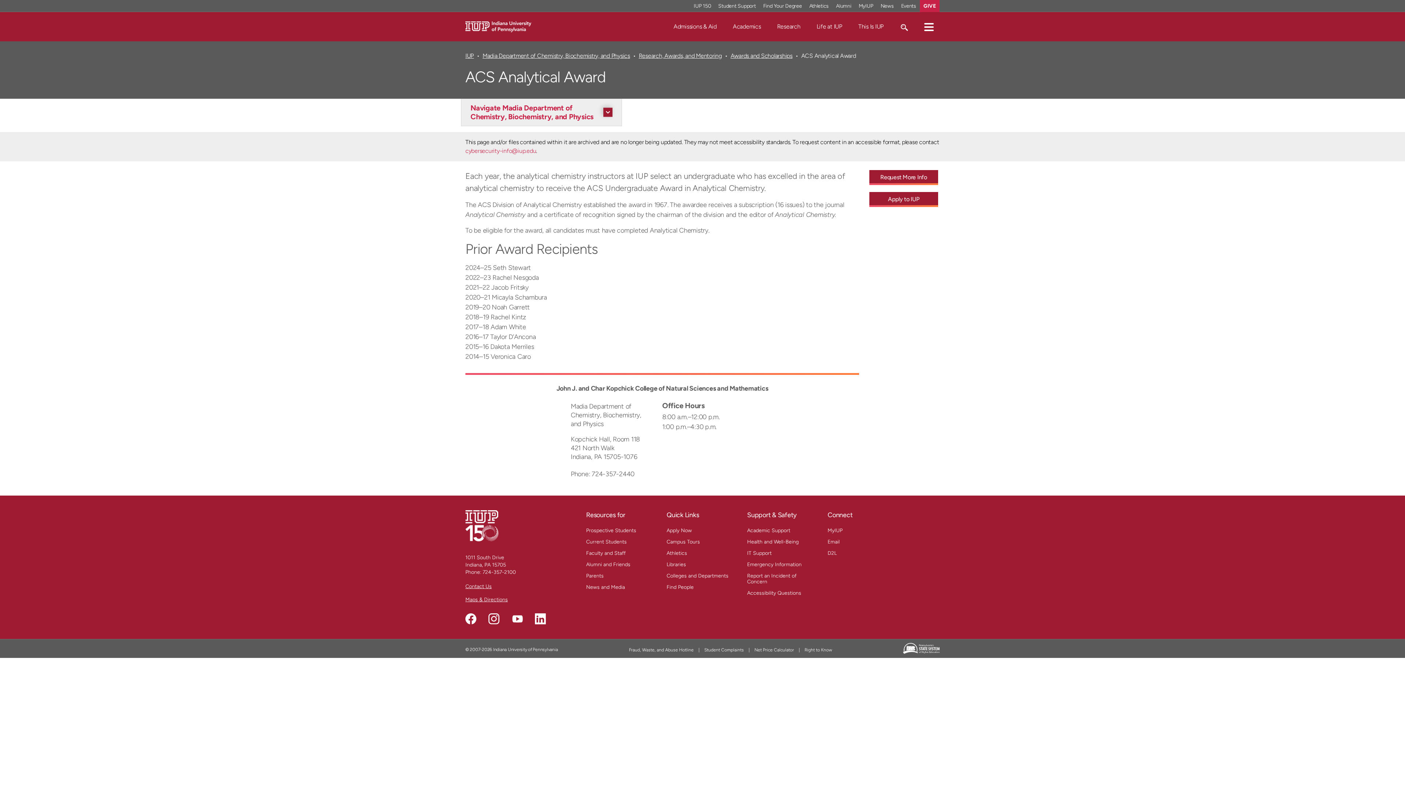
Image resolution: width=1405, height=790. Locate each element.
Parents (595, 576)
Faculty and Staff (606, 553)
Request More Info (903, 177)
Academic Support (768, 530)
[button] (929, 26)
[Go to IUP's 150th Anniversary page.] (481, 525)
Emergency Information (774, 564)
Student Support (737, 6)
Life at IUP (829, 26)
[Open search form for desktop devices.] (904, 26)
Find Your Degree (782, 6)
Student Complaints (724, 649)
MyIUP (866, 6)
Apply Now (679, 530)
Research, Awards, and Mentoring (680, 55)
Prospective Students (611, 530)
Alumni (843, 6)
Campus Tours (683, 542)
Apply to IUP (903, 199)
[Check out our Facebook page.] (470, 618)
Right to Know (818, 649)
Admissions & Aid (695, 26)
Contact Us (478, 586)
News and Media (605, 587)
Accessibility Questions (774, 593)
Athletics (819, 6)
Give (929, 6)
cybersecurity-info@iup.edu (500, 150)
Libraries (676, 564)
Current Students (606, 542)
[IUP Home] (498, 26)
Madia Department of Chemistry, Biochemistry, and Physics (556, 55)
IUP (469, 55)
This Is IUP (871, 26)
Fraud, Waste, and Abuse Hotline (661, 649)
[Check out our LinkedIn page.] (540, 618)
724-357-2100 (499, 572)
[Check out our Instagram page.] (493, 618)
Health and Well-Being (773, 542)
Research (789, 26)
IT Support (759, 553)
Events (909, 6)
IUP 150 (702, 6)
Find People (680, 587)
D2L (832, 553)
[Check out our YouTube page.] (517, 618)
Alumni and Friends (608, 564)
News (887, 6)
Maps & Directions (486, 600)
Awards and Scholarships (762, 55)
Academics (747, 26)
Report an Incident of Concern (772, 579)
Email (834, 542)
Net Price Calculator (774, 649)
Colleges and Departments (697, 576)
